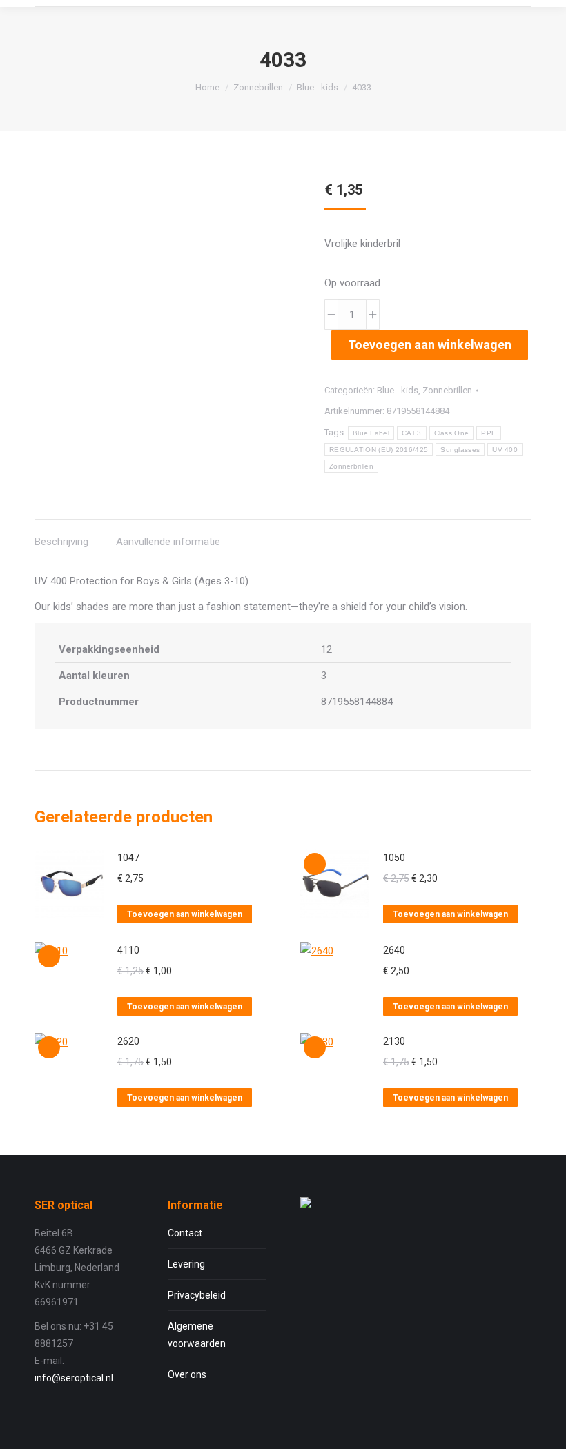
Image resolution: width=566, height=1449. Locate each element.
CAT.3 (412, 433)
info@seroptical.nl (74, 1377)
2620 (128, 1041)
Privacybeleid (197, 1295)
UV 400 (505, 449)
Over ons (187, 1374)
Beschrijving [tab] (61, 541)
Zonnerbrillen (351, 466)
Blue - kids (397, 390)
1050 (394, 857)
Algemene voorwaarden (197, 1335)
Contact (185, 1233)
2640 (394, 950)
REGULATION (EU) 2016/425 (378, 449)
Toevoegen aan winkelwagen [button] (184, 914)
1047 (128, 857)
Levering (186, 1264)
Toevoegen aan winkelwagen (429, 344)
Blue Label (371, 433)
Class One (451, 433)
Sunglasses (460, 449)
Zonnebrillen (447, 390)
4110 (128, 950)
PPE (488, 433)
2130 (394, 1041)
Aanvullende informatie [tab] (168, 541)
